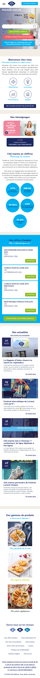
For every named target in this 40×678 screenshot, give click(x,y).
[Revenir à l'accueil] (12, 4)
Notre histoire (30, 642)
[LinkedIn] (27, 630)
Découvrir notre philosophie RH (20, 106)
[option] (20, 28)
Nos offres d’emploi (10, 638)
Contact (30, 646)
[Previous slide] (6, 132)
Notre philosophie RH (28, 638)
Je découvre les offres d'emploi (20, 318)
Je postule (31, 261)
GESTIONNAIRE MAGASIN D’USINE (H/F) (18, 251)
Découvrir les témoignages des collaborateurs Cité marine (18, 43)
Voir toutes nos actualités (20, 335)
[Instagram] (20, 630)
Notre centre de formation (15, 646)
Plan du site (28, 654)
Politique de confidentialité (20, 650)
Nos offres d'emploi (18, 31)
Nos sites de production (13, 642)
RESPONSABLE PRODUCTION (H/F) (18, 302)
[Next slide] (33, 132)
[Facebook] (13, 630)
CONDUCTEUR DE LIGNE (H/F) (16, 268)
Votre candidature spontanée (18, 37)
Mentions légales (14, 654)
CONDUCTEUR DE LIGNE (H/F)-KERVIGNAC (16, 285)
